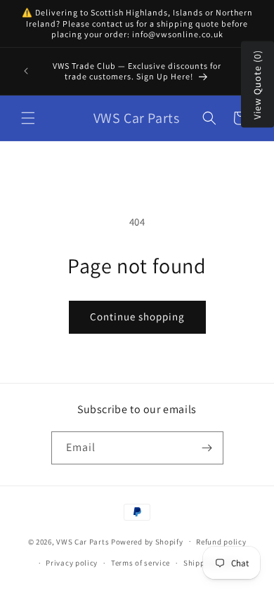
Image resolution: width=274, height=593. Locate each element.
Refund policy (221, 542)
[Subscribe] (207, 447)
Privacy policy (72, 563)
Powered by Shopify (147, 541)
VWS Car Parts (82, 541)
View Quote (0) (257, 84)
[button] (28, 118)
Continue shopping (137, 316)
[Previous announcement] (26, 71)
